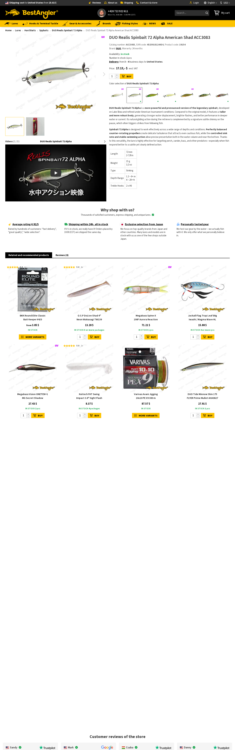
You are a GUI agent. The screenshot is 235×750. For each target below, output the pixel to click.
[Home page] (31, 13)
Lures (15, 23)
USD (225, 3)
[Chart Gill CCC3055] (152, 95)
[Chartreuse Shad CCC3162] (169, 95)
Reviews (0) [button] (62, 255)
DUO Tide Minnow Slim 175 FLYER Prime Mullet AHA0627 (202, 396)
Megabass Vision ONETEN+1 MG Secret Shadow (32, 396)
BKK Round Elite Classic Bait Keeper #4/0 (33, 317)
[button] (104, 74)
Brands (107, 23)
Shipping (128, 2)
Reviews (96, 2)
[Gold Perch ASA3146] (187, 95)
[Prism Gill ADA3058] (222, 95)
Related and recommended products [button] (28, 255)
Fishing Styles (130, 23)
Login (196, 2)
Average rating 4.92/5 (25, 224)
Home (8, 30)
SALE (170, 23)
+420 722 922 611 (118, 11)
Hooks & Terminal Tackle (43, 23)
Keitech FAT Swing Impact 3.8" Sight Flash (89, 396)
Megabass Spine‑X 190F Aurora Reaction (146, 317)
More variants (35, 337)
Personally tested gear (195, 224)
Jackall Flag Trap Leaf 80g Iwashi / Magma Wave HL (202, 317)
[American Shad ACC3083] (134, 95)
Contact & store (148, 2)
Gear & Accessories (80, 23)
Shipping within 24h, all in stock (88, 224)
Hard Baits (30, 30)
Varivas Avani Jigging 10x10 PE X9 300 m (146, 396)
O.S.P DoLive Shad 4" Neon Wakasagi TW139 (89, 317)
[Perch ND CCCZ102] (204, 95)
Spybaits (43, 30)
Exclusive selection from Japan (144, 224)
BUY (129, 76)
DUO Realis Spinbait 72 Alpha (67, 30)
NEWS (152, 23)
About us (112, 2)
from (32, 2)
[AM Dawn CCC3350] (117, 95)
